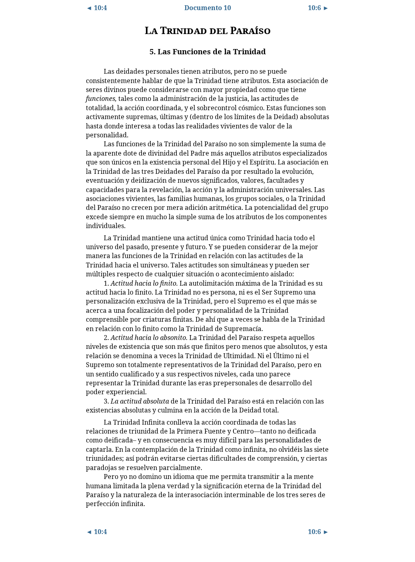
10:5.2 (92, 143)
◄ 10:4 (96, 7)
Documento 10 (207, 7)
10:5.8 (92, 476)
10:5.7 (92, 421)
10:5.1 (92, 70)
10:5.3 (92, 237)
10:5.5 (92, 337)
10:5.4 (92, 282)
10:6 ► (318, 7)
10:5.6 (92, 400)
